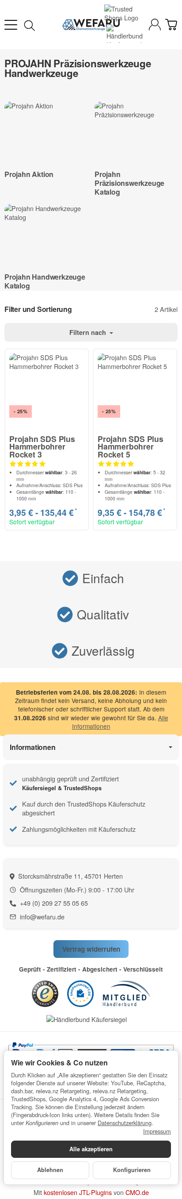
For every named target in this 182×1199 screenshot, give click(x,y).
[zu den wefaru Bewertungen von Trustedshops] (45, 992)
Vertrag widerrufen (91, 949)
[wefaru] (91, 25)
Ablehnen (50, 1170)
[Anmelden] (154, 24)
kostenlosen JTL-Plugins (78, 1192)
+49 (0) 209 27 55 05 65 (54, 902)
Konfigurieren (132, 1170)
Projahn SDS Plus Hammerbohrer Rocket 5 (130, 446)
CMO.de (137, 1192)
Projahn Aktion (28, 174)
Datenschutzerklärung (125, 1122)
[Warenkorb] (171, 24)
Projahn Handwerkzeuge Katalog (44, 281)
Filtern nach (88, 332)
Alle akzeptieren (91, 1149)
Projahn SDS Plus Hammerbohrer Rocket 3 (42, 446)
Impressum (157, 1131)
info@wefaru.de (42, 916)
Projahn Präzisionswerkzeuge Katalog (129, 183)
